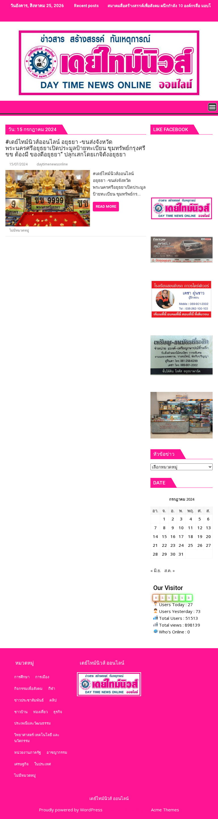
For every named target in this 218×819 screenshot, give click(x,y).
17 (181, 536)
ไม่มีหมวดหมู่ (19, 230)
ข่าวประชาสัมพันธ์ (29, 700)
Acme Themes (165, 809)
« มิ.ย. (155, 570)
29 (164, 554)
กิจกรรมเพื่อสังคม (28, 688)
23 (172, 545)
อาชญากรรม (57, 752)
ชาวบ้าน (21, 711)
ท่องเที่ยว (40, 711)
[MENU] (212, 107)
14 (155, 536)
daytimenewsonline (52, 164)
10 (181, 527)
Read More (106, 206)
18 (190, 536)
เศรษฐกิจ (21, 763)
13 (208, 527)
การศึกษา (22, 676)
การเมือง (42, 676)
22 (164, 545)
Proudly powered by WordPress (70, 809)
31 (181, 554)
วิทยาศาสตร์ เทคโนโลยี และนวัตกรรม (36, 737)
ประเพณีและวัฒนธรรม (32, 723)
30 (172, 554)
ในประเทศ (42, 763)
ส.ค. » (169, 570)
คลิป (52, 700)
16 (172, 536)
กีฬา (51, 688)
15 (164, 536)
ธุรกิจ (57, 711)
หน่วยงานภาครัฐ (27, 752)
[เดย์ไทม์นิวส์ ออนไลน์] (10, 106)
